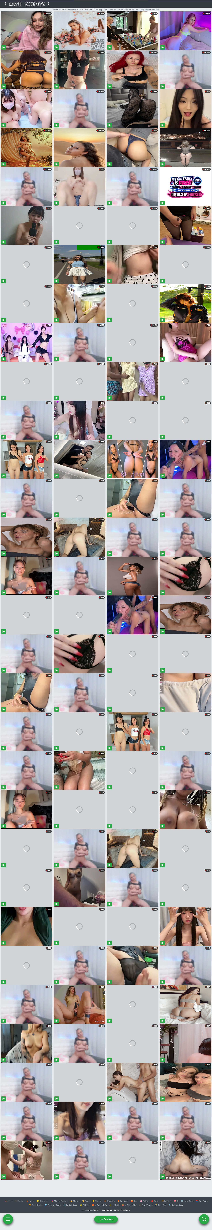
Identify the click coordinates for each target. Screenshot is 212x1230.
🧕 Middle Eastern (59, 1201)
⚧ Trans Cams (35, 1205)
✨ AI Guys (114, 1205)
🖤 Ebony (19, 1201)
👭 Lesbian (166, 1201)
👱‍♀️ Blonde (96, 1201)
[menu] (8, 1219)
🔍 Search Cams (176, 1205)
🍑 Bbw (134, 1201)
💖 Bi (176, 1201)
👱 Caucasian (43, 1201)
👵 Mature (75, 1201)
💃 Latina (30, 1201)
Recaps (110, 1210)
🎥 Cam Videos (146, 1205)
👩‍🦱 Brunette (109, 1201)
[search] (204, 1219)
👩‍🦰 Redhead (122, 1201)
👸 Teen (86, 1201)
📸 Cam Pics (160, 1205)
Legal (128, 1210)
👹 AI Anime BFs (129, 1205)
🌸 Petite (144, 1201)
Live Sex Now (106, 1219)
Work (104, 1210)
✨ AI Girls (84, 1205)
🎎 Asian (8, 1201)
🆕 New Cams (187, 1201)
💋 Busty (155, 1201)
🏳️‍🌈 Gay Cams (202, 1201)
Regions (97, 1210)
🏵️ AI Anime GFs (99, 1205)
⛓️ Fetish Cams (70, 1205)
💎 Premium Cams (53, 1205)
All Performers (119, 1210)
